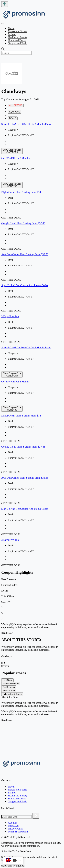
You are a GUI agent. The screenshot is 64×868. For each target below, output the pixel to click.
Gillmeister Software (12, 694)
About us (12, 822)
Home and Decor (17, 40)
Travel (11, 28)
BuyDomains (9, 687)
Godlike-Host (9, 690)
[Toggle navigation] (2, 23)
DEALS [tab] (12, 118)
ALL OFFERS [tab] (15, 105)
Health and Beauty (17, 37)
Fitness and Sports (17, 31)
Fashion (12, 34)
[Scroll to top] (4, 4)
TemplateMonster (11, 683)
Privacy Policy (15, 828)
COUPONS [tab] (14, 112)
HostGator (7, 680)
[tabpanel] (32, 233)
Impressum (13, 825)
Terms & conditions (18, 831)
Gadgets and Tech (17, 43)
